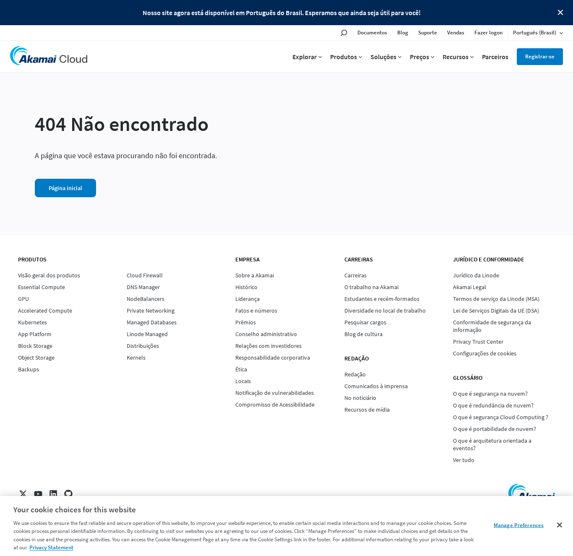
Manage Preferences (519, 525)
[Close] (559, 525)
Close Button (560, 13)
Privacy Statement (51, 547)
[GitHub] (68, 494)
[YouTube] (38, 494)
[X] (23, 494)
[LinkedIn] (53, 494)
